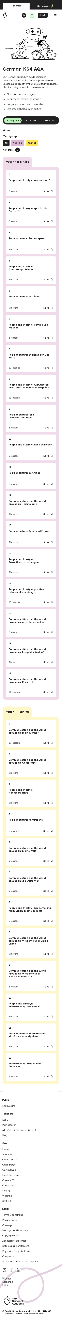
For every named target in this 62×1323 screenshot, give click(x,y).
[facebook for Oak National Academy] (11, 1270)
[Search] (24, 15)
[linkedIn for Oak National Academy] (18, 1270)
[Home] (5, 15)
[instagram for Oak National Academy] (4, 1270)
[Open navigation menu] (55, 15)
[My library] (32, 15)
